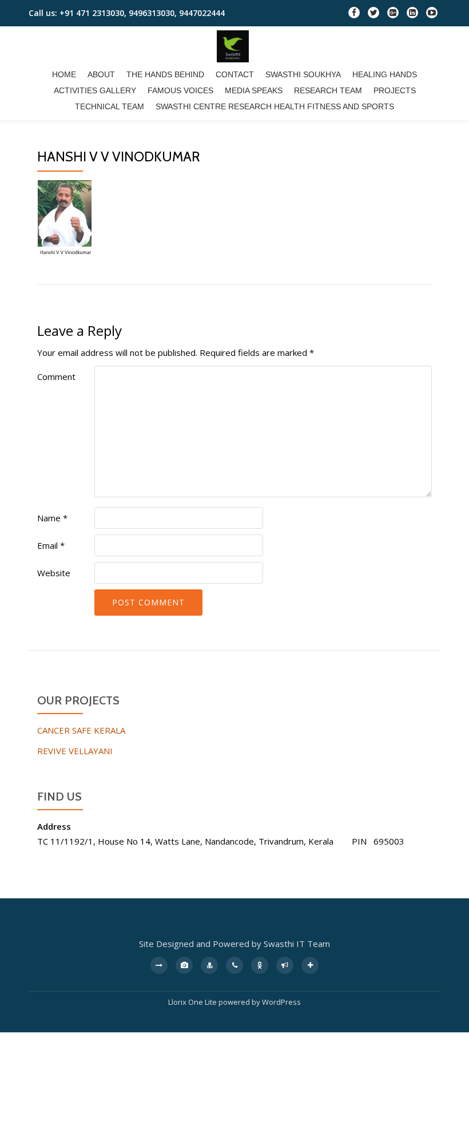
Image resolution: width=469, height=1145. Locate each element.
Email (51, 545)
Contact (235, 74)
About (101, 74)
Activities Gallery (95, 90)
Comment (56, 376)
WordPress (281, 1002)
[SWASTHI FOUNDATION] (235, 46)
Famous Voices (180, 90)
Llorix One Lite (193, 1002)
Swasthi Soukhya (303, 74)
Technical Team (109, 106)
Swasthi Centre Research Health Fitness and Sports (275, 106)
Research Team (328, 90)
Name (52, 518)
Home (64, 74)
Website (53, 573)
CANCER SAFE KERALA (81, 730)
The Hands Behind (165, 74)
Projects (394, 90)
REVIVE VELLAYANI (75, 750)
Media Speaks (254, 90)
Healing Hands (384, 74)
